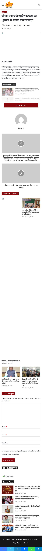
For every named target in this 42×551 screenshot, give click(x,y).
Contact (26, 543)
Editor (6, 25)
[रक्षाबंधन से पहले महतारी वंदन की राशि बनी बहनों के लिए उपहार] (7, 101)
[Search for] (39, 5)
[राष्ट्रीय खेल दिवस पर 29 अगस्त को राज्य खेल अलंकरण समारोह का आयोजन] (11, 372)
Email (4, 435)
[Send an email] (8, 25)
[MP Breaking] (9, 5)
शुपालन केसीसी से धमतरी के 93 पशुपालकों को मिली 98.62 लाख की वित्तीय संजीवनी (30, 212)
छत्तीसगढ (4, 12)
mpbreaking (35, 539)
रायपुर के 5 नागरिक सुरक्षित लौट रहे (11, 361)
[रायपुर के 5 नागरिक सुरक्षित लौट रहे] (11, 278)
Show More (20, 105)
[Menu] (3, 5)
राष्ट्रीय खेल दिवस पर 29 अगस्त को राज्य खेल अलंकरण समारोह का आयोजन (10, 381)
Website (4, 443)
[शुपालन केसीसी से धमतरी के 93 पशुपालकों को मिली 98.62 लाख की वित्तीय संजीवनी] (31, 203)
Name (4, 427)
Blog (14, 543)
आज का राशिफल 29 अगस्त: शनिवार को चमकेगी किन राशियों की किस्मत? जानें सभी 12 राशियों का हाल (27, 489)
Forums (19, 543)
